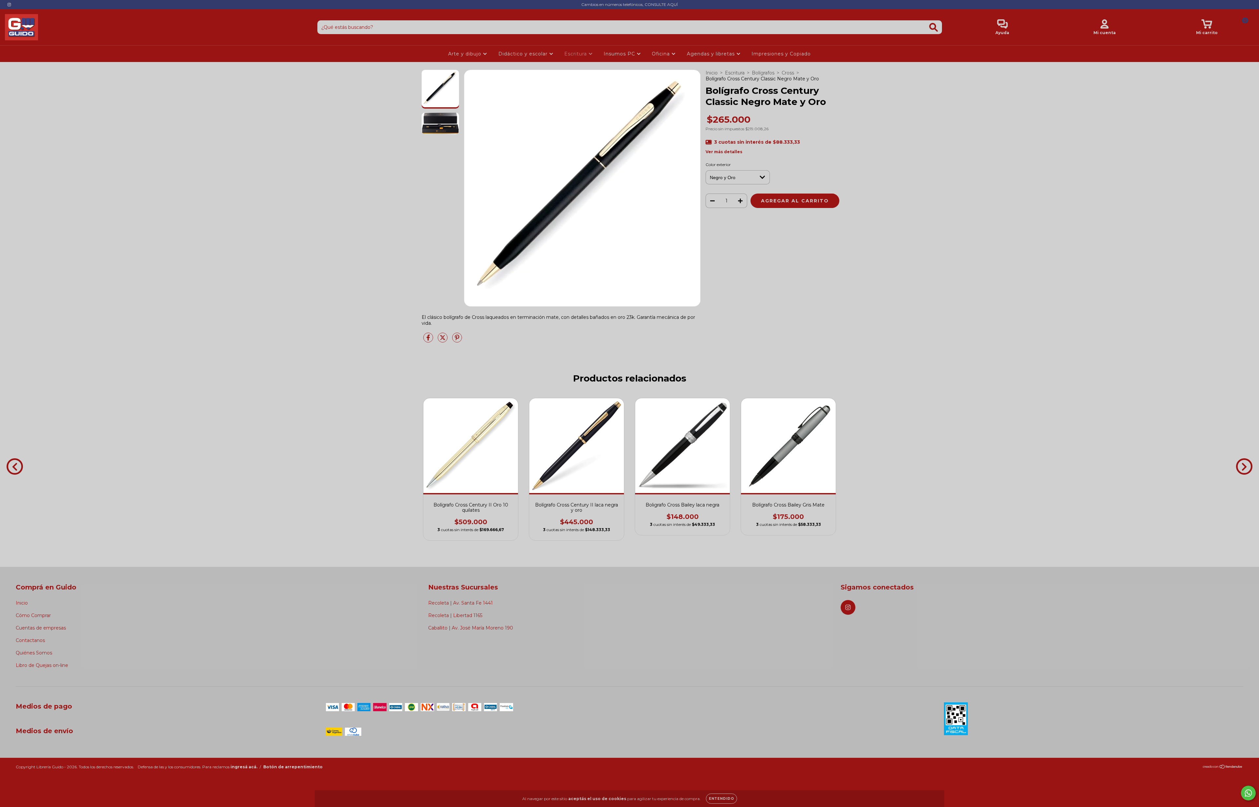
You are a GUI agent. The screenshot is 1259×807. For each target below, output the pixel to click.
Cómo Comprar (33, 615)
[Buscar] (933, 27)
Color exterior (718, 164)
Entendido (721, 799)
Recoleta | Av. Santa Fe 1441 (460, 603)
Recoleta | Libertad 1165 (455, 615)
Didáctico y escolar (523, 54)
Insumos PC (620, 54)
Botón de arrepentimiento (293, 766)
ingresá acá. (243, 766)
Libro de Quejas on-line (42, 665)
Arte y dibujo (465, 54)
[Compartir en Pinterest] (457, 340)
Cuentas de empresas (41, 628)
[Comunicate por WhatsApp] (1248, 793)
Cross (788, 73)
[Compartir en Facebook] (428, 340)
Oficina (661, 54)
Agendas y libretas (711, 54)
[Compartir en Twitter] (443, 340)
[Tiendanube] (1222, 767)
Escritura (576, 54)
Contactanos (30, 640)
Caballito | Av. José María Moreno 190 (470, 628)
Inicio (712, 73)
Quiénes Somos (34, 653)
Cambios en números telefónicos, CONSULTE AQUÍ (629, 4)
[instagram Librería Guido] (9, 5)
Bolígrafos (763, 73)
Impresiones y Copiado (781, 54)
